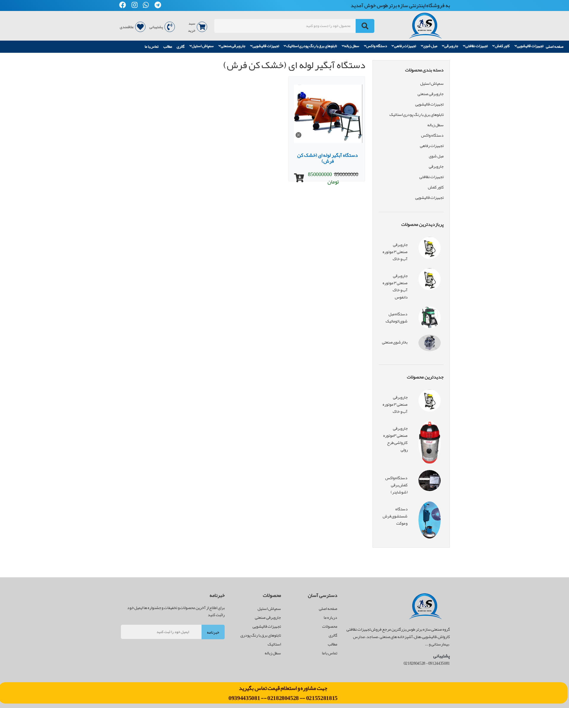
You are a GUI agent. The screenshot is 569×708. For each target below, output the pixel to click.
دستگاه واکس (376, 46)
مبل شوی (430, 46)
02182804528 (283, 698)
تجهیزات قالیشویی (530, 46)
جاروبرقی (451, 46)
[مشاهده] (299, 178)
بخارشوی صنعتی (395, 342)
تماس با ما (152, 46)
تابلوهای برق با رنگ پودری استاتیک (311, 46)
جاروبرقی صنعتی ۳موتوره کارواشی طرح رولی (395, 439)
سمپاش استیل (203, 46)
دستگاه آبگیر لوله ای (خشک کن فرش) (327, 158)
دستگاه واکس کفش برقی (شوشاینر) (396, 485)
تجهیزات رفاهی (405, 46)
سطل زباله (351, 46)
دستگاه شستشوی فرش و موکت (395, 516)
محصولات (329, 626)
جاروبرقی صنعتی (233, 46)
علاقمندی (127, 27)
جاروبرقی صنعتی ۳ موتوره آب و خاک (395, 251)
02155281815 (322, 698)
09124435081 (439, 663)
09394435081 (244, 698)
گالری (181, 46)
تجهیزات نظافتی (476, 46)
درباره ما (330, 617)
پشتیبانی (156, 27)
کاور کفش (502, 46)
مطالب (167, 46)
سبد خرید (191, 27)
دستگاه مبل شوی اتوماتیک (397, 317)
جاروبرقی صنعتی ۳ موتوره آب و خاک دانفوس (395, 286)
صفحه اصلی (554, 46)
